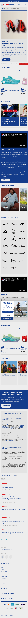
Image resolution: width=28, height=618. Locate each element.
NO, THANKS (7, 313)
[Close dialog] (25, 302)
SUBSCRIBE (8, 311)
